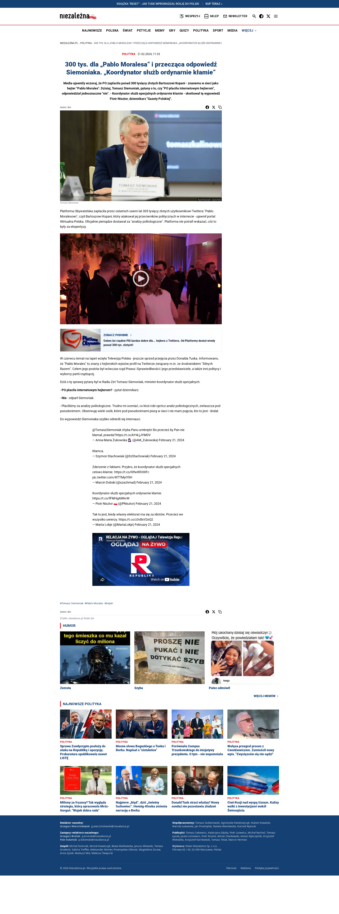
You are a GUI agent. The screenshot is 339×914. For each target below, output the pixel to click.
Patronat (231, 868)
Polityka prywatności (267, 868)
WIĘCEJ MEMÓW (264, 696)
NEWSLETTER (238, 16)
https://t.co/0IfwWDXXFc (131, 472)
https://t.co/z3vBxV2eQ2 (136, 519)
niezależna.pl (69, 43)
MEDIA (232, 30)
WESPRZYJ (192, 16)
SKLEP (214, 16)
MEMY (160, 30)
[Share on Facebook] (207, 107)
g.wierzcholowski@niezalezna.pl (110, 826)
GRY (172, 30)
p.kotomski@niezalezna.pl (93, 839)
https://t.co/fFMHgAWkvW (110, 498)
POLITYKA (201, 30)
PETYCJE (144, 30)
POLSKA (112, 30)
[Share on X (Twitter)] (213, 107)
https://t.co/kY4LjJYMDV (133, 435)
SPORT (218, 30)
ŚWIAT (128, 30)
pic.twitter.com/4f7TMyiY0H (112, 477)
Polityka (86, 43)
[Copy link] (220, 107)
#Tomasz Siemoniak (71, 603)
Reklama (246, 868)
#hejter (109, 603)
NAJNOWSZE (92, 30)
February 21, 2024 (171, 440)
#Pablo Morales (94, 603)
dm (69, 107)
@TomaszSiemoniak (106, 430)
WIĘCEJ (247, 30)
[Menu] (276, 16)
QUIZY (184, 30)
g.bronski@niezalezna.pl (96, 836)
